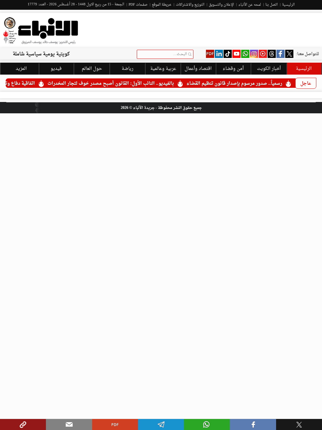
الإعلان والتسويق (221, 5)
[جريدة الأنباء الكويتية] (40, 30)
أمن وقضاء (233, 69)
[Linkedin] (219, 54)
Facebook (280, 54)
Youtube (236, 54)
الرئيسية (288, 5)
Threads (272, 54)
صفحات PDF (138, 5)
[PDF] (210, 54)
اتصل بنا (271, 5)
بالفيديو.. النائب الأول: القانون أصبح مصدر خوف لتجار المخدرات (117, 83)
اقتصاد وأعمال (198, 69)
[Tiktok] (228, 54)
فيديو (263, 54)
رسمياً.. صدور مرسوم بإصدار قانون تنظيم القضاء (241, 83)
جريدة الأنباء (144, 108)
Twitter (289, 54)
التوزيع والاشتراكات (190, 5)
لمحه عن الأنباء (249, 5)
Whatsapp (245, 54)
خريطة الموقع (161, 5)
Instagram (254, 54)
